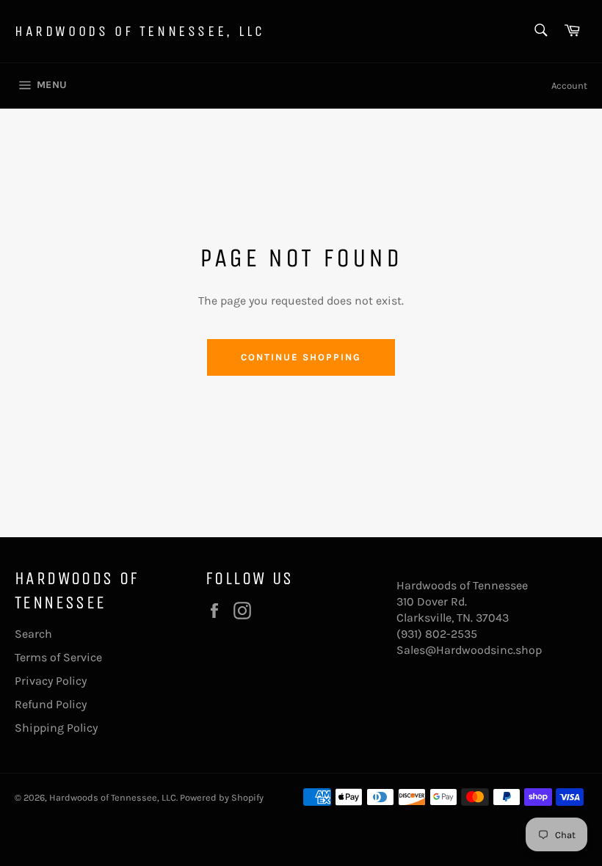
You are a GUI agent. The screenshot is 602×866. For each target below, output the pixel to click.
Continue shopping (300, 357)
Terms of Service (58, 657)
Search (33, 634)
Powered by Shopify (222, 797)
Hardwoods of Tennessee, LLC (139, 31)
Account (569, 85)
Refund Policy (51, 704)
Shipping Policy (56, 728)
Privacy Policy (51, 681)
